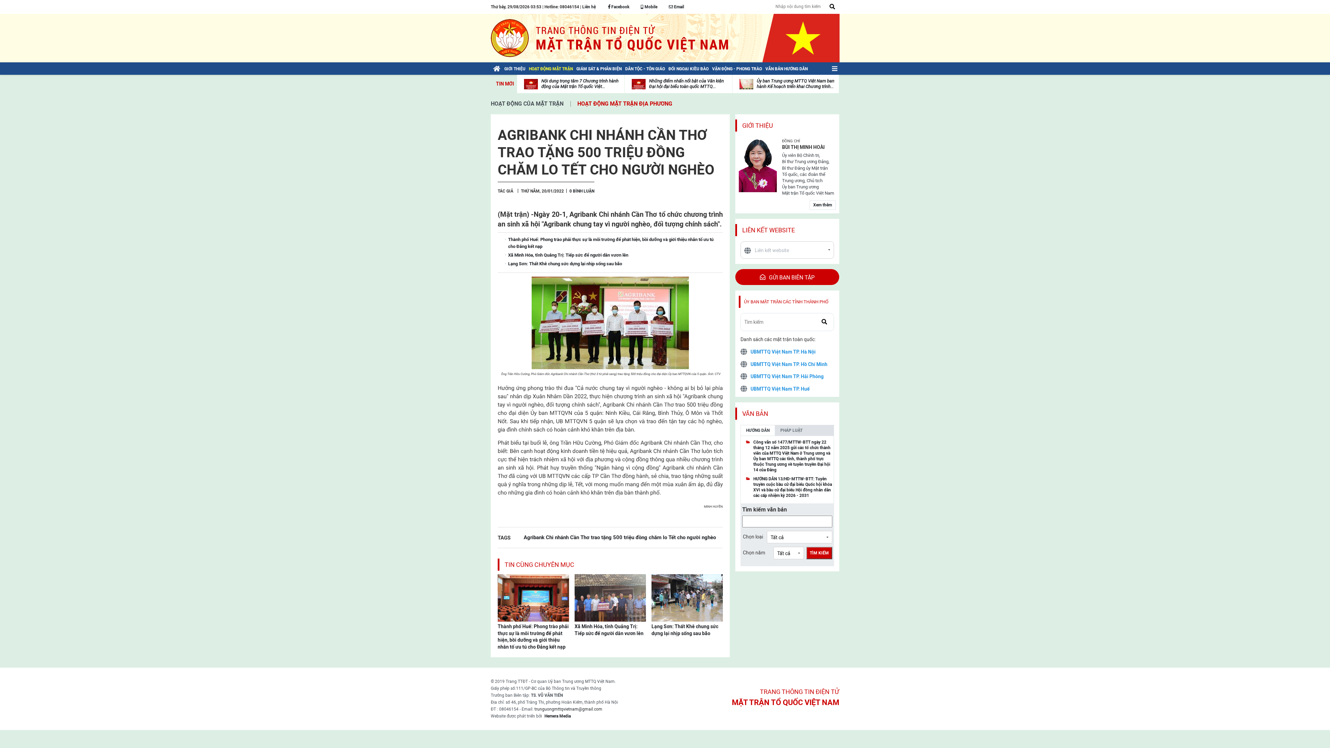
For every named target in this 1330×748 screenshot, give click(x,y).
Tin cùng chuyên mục (539, 564)
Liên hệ (589, 7)
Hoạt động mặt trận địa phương (624, 103)
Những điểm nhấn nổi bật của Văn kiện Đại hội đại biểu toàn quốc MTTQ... (686, 83)
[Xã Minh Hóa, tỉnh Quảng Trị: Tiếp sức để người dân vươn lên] (610, 597)
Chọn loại (753, 537)
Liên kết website (768, 230)
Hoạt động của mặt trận (527, 103)
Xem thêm (822, 205)
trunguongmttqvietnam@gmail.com (568, 709)
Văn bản (755, 413)
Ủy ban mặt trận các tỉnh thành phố (786, 301)
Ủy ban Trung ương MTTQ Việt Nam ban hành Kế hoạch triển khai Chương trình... (795, 83)
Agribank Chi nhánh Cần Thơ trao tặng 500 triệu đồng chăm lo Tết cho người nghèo (620, 537)
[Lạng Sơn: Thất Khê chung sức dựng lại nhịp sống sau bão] (687, 597)
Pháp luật (791, 430)
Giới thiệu (757, 125)
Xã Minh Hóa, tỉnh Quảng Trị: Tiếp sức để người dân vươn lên (609, 630)
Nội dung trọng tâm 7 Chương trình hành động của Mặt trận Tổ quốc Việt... (580, 83)
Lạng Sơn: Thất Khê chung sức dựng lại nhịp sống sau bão (684, 630)
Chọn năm (754, 552)
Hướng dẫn (758, 430)
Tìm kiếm (819, 553)
